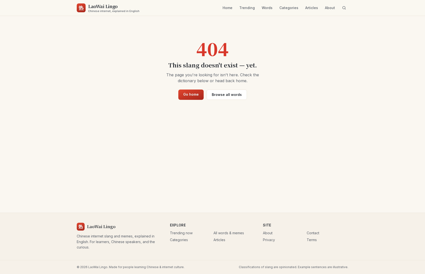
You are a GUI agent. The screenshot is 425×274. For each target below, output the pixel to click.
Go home (191, 94)
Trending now (181, 233)
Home (227, 8)
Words (267, 8)
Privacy (269, 240)
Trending (247, 8)
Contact (313, 233)
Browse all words (227, 94)
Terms (312, 240)
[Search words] (344, 8)
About (330, 8)
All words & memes (228, 233)
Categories (288, 8)
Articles (311, 8)
